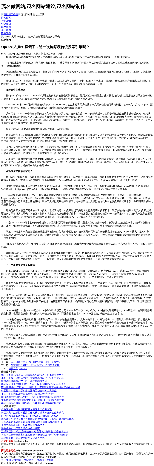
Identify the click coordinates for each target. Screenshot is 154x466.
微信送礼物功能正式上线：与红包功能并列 (24, 381)
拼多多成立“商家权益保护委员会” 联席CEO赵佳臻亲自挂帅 (32, 400)
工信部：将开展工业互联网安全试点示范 (23, 438)
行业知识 (6, 21)
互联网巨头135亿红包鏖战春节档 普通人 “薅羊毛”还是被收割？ (34, 431)
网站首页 (6, 17)
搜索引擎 (13, 368)
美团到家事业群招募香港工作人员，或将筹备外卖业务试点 (32, 412)
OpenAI (23, 368)
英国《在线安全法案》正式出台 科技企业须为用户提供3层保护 (34, 434)
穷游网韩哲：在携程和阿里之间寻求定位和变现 (26, 409)
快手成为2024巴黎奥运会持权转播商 (20, 428)
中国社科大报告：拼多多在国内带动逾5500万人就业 (29, 390)
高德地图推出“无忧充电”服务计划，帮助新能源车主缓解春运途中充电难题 (40, 387)
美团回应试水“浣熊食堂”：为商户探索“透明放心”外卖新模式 (33, 384)
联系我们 (6, 33)
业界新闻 (6, 24)
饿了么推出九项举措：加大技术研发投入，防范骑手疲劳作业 (33, 375)
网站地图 (28, 460)
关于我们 (6, 30)
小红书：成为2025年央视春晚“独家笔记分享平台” (27, 393)
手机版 (50, 460)
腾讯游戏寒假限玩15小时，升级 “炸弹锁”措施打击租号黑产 (32, 397)
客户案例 (6, 27)
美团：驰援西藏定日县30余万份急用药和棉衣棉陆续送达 (31, 403)
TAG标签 (40, 460)
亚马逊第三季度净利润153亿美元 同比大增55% (35, 362)
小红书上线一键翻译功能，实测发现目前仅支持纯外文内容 (32, 378)
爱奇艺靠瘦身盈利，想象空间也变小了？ (23, 425)
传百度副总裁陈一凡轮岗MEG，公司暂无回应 (35, 365)
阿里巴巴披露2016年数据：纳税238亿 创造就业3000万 (29, 416)
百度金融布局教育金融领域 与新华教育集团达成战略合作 (31, 422)
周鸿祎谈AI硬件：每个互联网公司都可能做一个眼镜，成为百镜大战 (37, 419)
